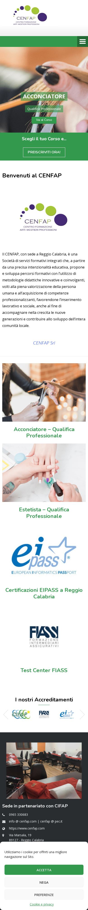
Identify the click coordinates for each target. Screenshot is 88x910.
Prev (5, 714)
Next (82, 714)
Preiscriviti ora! (44, 152)
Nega (44, 882)
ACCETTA (44, 870)
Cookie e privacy (42, 904)
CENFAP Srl (44, 343)
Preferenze (44, 894)
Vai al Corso (44, 120)
